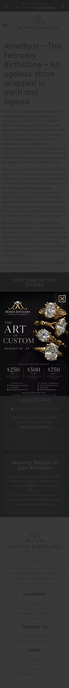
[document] (34, 344)
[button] (62, 299)
